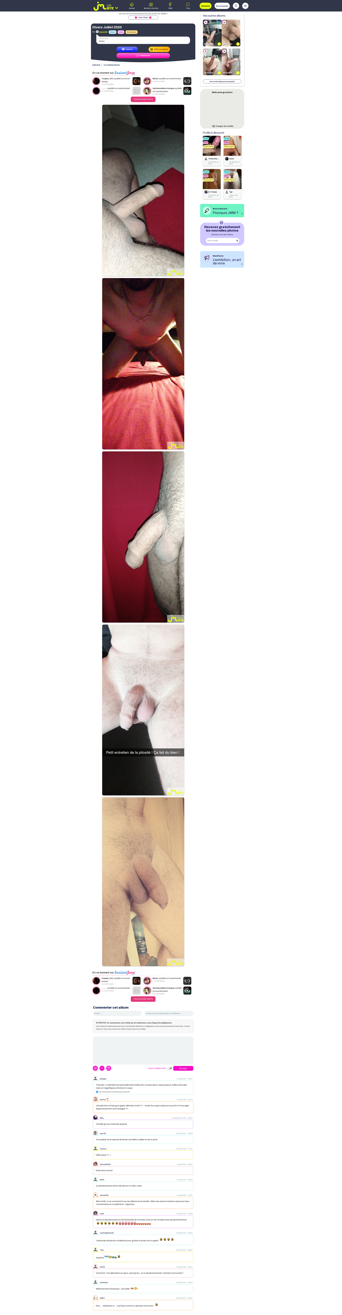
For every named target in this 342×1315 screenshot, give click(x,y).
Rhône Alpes (131, 32)
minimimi (104, 1282)
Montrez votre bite (151, 8)
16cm (121, 32)
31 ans (205, 139)
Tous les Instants (143, 99)
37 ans (226, 139)
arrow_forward (237, 240)
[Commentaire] (143, 1051)
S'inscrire (205, 6)
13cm (226, 143)
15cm (205, 143)
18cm (226, 176)
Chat (188, 8)
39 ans (227, 172)
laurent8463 (105, 1164)
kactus (103, 1100)
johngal (103, 1079)
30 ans (206, 172)
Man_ (102, 1118)
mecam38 (104, 1195)
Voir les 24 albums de (222, 81)
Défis (170, 8)
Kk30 (102, 1180)
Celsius (103, 1149)
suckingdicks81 (107, 1233)
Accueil (132, 8)
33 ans (112, 32)
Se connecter (222, 6)
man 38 (103, 1133)
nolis (102, 1214)
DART (102, 1298)
